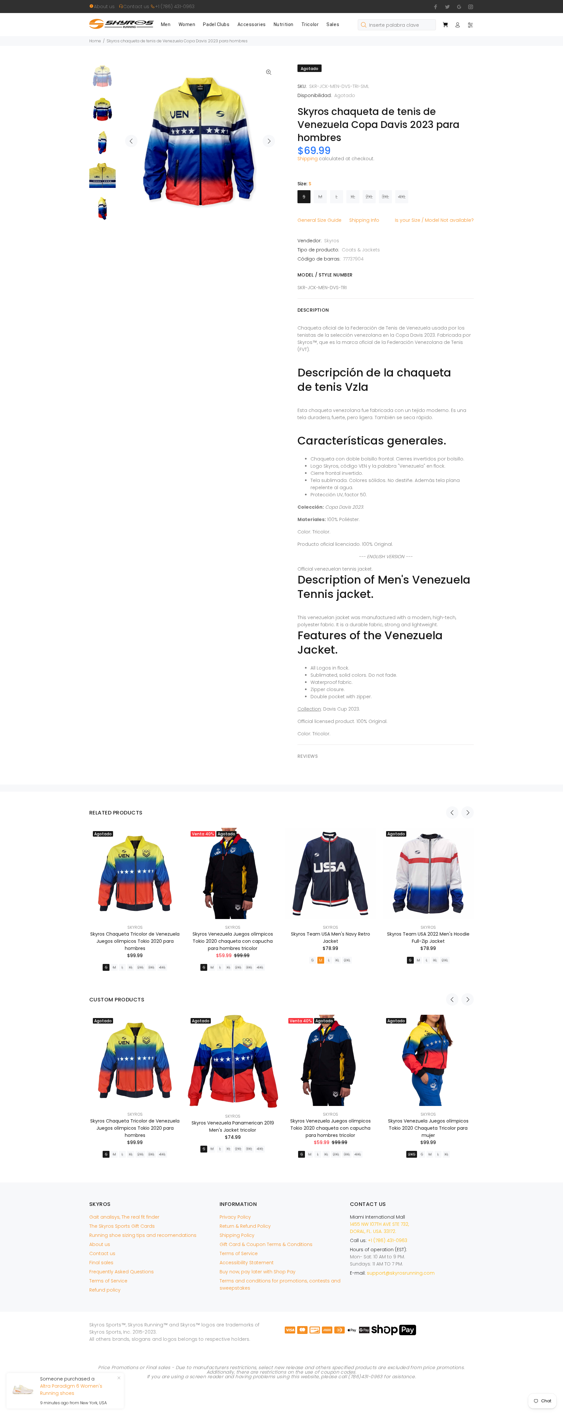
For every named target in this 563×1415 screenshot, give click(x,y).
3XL (385, 196)
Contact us (137, 6)
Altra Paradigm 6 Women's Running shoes (71, 1389)
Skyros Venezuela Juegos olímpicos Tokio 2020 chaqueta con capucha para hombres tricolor (233, 941)
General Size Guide (319, 220)
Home (95, 41)
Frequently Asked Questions (121, 1271)
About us (106, 6)
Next (269, 141)
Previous (131, 141)
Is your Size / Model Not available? (434, 220)
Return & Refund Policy (245, 1226)
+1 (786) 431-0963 (175, 6)
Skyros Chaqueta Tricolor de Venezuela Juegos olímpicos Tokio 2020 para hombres (135, 941)
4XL (402, 196)
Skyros (331, 240)
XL (353, 196)
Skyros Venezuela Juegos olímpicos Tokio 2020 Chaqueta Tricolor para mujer (428, 1128)
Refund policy (105, 1290)
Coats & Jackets (361, 250)
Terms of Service (108, 1281)
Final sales (101, 1262)
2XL (369, 196)
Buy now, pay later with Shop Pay (258, 1271)
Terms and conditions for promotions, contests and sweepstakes (280, 1284)
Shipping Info (364, 220)
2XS (411, 1154)
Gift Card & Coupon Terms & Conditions (266, 1244)
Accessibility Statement (247, 1262)
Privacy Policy (235, 1217)
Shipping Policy (237, 1235)
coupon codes (338, 1372)
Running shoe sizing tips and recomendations (142, 1235)
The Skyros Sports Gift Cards (122, 1226)
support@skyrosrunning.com (401, 1273)
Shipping (307, 158)
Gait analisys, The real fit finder (124, 1217)
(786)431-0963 (365, 1376)
